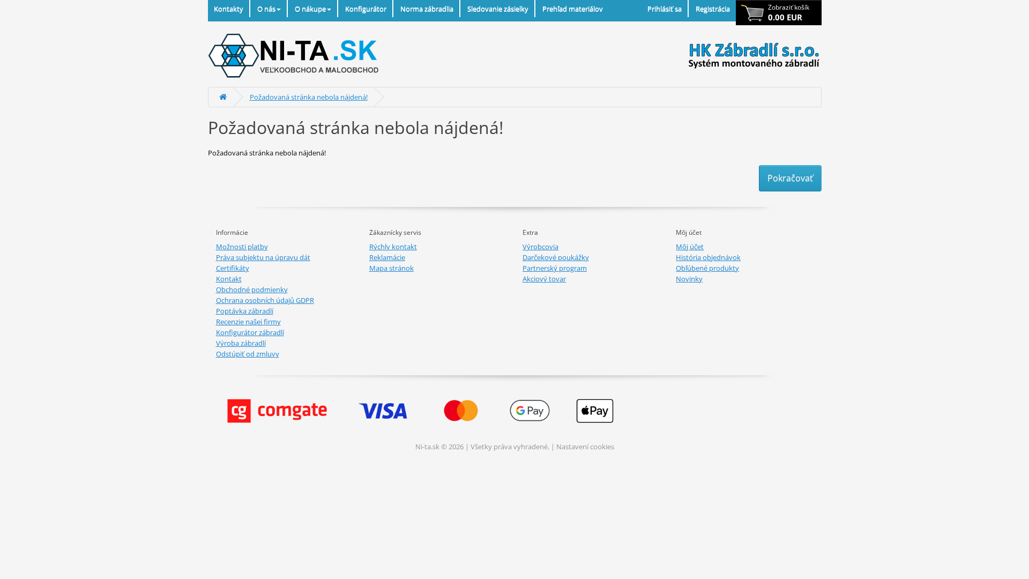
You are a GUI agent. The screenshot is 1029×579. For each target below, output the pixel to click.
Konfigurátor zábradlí (250, 332)
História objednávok (708, 257)
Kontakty (228, 8)
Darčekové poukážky (556, 257)
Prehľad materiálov (572, 8)
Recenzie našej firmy (248, 321)
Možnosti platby (242, 246)
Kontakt (229, 279)
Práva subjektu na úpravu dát (263, 257)
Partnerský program (555, 268)
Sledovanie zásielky (497, 8)
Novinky (689, 279)
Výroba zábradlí (241, 343)
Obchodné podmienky (252, 289)
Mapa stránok (391, 268)
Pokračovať (790, 178)
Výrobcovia (540, 246)
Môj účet (690, 246)
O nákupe (310, 8)
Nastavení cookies (585, 446)
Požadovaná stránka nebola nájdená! (309, 97)
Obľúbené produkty (707, 268)
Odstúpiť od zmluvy (247, 354)
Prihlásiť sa (664, 8)
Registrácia (713, 8)
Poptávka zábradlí (244, 311)
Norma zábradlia (426, 8)
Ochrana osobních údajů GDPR (265, 300)
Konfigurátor (365, 8)
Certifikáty (232, 268)
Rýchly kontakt (393, 246)
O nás (266, 8)
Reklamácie (387, 257)
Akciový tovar (544, 279)
